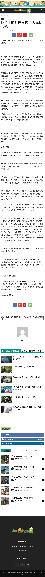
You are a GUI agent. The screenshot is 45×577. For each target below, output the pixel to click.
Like (41, 435)
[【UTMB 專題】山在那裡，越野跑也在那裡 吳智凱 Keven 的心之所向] (5, 490)
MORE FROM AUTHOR (31, 351)
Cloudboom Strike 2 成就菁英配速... (27, 377)
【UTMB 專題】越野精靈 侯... (22, 498)
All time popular (39, 451)
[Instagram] (22, 565)
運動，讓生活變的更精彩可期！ (10, 318)
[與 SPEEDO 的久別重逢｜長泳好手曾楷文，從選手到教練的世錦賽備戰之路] (6, 359)
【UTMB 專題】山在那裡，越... (23, 488)
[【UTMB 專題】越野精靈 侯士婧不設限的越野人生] (5, 501)
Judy (4, 30)
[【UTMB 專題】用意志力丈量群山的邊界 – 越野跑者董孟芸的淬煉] (5, 470)
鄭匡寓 (17, 459)
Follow (40, 439)
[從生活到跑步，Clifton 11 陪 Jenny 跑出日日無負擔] (6, 399)
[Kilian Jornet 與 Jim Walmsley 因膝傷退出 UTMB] (6, 369)
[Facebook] (17, 565)
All (22, 451)
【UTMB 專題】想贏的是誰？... (23, 477)
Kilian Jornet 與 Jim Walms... (24, 367)
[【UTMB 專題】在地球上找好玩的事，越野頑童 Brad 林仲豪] (6, 389)
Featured (28, 451)
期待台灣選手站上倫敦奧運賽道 (34, 318)
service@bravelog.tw (26, 546)
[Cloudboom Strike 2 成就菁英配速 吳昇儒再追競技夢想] (6, 379)
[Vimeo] (28, 565)
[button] (42, 10)
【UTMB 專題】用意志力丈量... (23, 467)
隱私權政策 (22, 550)
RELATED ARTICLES (10, 351)
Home (3, 15)
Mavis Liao (18, 469)
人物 (3, 19)
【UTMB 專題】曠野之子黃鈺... (23, 456)
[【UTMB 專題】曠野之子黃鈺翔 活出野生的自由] (5, 459)
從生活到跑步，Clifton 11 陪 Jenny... (27, 397)
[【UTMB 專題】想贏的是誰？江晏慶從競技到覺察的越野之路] (5, 480)
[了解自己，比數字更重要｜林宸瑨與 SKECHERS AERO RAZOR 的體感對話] (6, 409)
